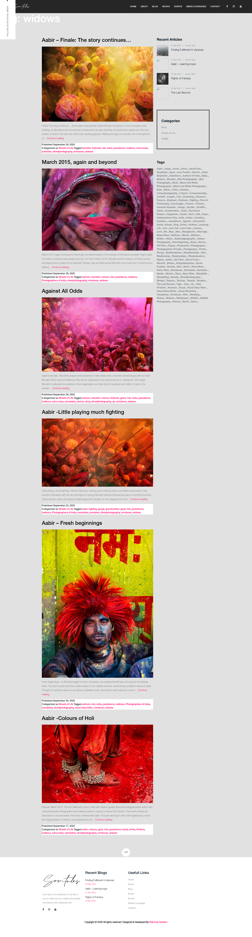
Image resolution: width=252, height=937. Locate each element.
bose (159, 190)
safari (169, 260)
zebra (194, 302)
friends (200, 204)
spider (160, 274)
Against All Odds (62, 291)
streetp (174, 277)
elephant (171, 200)
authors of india (191, 176)
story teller (188, 274)
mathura (130, 148)
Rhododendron (196, 256)
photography (190, 249)
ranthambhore (174, 253)
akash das (195, 169)
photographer (198, 246)
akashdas (162, 172)
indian (189, 218)
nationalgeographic (185, 239)
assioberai (175, 176)
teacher (181, 281)
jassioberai (119, 148)
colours (105, 277)
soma (186, 267)
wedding (194, 295)
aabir (85, 509)
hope (205, 214)
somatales (70, 402)
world (185, 302)
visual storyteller (187, 291)
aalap (167, 169)
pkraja (160, 253)
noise (193, 242)
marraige (202, 232)
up (113, 402)
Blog (155, 7)
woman (176, 302)
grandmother (112, 509)
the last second (166, 284)
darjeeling (188, 197)
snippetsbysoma (185, 263)
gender (191, 207)
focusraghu (177, 204)
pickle (202, 249)
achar (176, 169)
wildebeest (182, 298)
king (176, 225)
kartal (125, 830)
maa (171, 232)
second (161, 263)
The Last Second (180, 93)
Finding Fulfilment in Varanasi (187, 50)
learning (203, 225)
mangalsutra (188, 232)
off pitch (161, 246)
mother (160, 239)
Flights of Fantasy (181, 78)
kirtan (132, 830)
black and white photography (189, 186)
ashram (86, 277)
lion (165, 228)
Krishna (140, 830)
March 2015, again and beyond (79, 162)
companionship (198, 193)
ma (165, 232)
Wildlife (164, 139)
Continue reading (55, 138)
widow (160, 298)
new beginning (180, 242)
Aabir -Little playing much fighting (83, 412)
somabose (176, 270)
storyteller (201, 274)
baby (204, 176)
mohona (195, 235)
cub (178, 197)
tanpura (170, 281)
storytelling (163, 277)
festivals (96, 148)
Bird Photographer (187, 179)
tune (186, 284)
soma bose (142, 148)
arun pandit (183, 172)
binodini (86, 148)
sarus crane (192, 260)
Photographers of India (54, 281)
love (159, 232)
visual (182, 288)
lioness (197, 228)
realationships (191, 253)
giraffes (201, 207)
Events (178, 7)
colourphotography (167, 193)
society (171, 267)
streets (160, 281)
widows (89, 152)
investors (161, 221)
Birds (164, 128)
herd (191, 214)
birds (175, 183)
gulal (123, 509)
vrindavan (78, 152)
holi (104, 148)
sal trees (179, 260)
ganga (101, 509)
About (144, 7)
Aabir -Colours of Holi (68, 718)
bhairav (161, 179)
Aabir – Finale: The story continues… (86, 40)
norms (201, 242)
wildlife (194, 298)
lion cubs (186, 228)
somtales (46, 152)
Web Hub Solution (158, 922)
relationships (179, 256)
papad (171, 246)
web (185, 295)
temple (191, 281)
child (174, 190)
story (87, 402)
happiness (172, 214)
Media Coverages (196, 7)
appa (172, 172)
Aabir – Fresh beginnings (72, 523)
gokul (123, 398)
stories (80, 402)
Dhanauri (200, 197)
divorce (161, 200)
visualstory (162, 295)
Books (166, 7)
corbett (161, 197)
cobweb (183, 190)
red (203, 253)
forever (190, 204)
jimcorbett (198, 221)
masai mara (163, 235)
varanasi (172, 288)
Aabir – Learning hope (183, 64)
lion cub (174, 228)
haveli (183, 214)
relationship (163, 256)
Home (133, 7)
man (178, 232)
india (109, 148)
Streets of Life (66, 148)
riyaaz (160, 260)
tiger (179, 284)
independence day (167, 218)
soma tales (163, 270)
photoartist (183, 246)
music (169, 239)
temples (201, 281)
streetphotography (62, 152)
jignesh (187, 221)
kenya (168, 225)
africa (184, 169)
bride (167, 190)
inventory (199, 218)
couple (171, 197)
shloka (170, 263)
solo (179, 267)
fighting (93, 509)
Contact (215, 7)
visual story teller (83, 708)
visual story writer (166, 291)
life (159, 228)
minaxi (185, 235)
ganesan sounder (166, 207)
